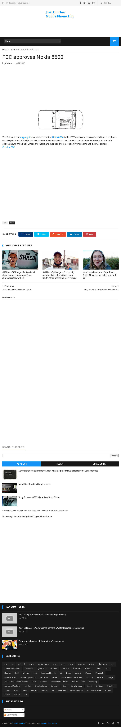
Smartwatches (41, 686)
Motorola (44, 677)
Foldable (65, 668)
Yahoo (17, 694)
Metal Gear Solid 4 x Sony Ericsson (34, 484)
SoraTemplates (18, 723)
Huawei (7, 673)
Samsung (93, 681)
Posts (9, 709)
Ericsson (53, 668)
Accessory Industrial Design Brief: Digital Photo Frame (27, 516)
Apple (31, 664)
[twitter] (84, 3)
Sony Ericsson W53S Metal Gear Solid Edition (39, 497)
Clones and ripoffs (12, 668)
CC (112, 664)
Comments (99, 464)
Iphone (26, 673)
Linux (68, 673)
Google (88, 668)
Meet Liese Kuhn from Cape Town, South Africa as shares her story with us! (100, 275)
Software (54, 686)
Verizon (34, 690)
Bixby (91, 664)
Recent (60, 464)
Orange (110, 677)
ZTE (25, 694)
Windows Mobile (94, 690)
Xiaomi (108, 690)
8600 (58, 137)
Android (21, 664)
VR (53, 690)
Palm (34, 681)
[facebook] (80, 3)
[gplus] (108, 723)
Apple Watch (43, 664)
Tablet (7, 690)
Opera (100, 677)
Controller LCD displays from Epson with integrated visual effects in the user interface (58, 471)
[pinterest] (89, 3)
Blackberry (102, 664)
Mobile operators (28, 677)
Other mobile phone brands (16, 681)
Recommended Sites (59, 681)
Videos (45, 690)
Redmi (75, 681)
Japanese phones (48, 673)
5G (5, 664)
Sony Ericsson (76, 686)
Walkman (62, 690)
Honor (98, 668)
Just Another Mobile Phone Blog (60, 14)
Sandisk (27, 686)
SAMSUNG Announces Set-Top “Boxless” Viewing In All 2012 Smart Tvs (35, 511)
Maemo (78, 673)
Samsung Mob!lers (12, 686)
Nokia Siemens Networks (71, 677)
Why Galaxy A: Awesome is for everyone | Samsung (42, 614)
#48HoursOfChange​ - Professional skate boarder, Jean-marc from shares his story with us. (18, 275)
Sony (65, 686)
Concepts (29, 668)
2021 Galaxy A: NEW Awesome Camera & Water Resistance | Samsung (51, 628)
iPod (35, 673)
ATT (63, 664)
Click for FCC (8, 146)
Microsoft (99, 673)
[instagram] (93, 3)
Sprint (89, 686)
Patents (43, 681)
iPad (17, 673)
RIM (83, 681)
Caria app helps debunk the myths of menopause (41, 641)
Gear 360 (77, 668)
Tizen (16, 690)
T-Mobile (111, 686)
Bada (71, 664)
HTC (107, 668)
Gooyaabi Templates (48, 723)
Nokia (12, 49)
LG (61, 673)
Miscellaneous (10, 677)
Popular (22, 464)
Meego (88, 673)
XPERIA (7, 694)
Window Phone (76, 690)
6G (12, 664)
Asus (55, 664)
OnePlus (89, 677)
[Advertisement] (60, 28)
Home (5, 49)
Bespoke (81, 664)
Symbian (99, 686)
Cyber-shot (41, 668)
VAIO (25, 690)
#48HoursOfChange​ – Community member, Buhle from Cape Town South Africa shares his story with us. (59, 275)
